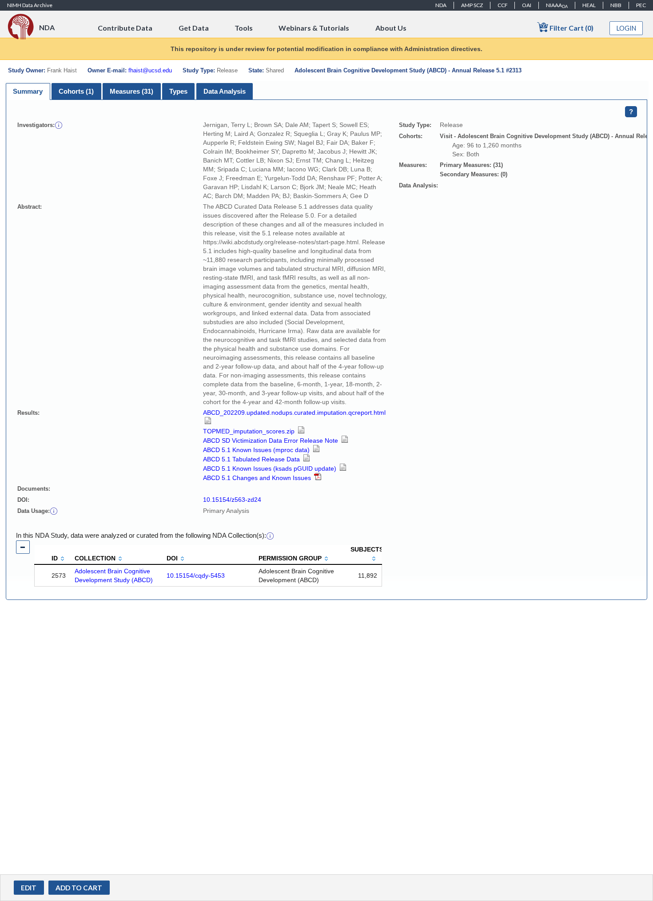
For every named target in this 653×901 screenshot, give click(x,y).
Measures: (413, 165)
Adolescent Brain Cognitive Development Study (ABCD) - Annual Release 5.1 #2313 (408, 70)
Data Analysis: (418, 185)
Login (626, 28)
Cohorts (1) (76, 91)
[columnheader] (52, 554)
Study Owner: (26, 70)
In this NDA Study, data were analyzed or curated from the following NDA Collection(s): (141, 535)
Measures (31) (131, 91)
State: (256, 70)
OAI (526, 5)
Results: (28, 412)
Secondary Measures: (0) (473, 174)
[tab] (28, 91)
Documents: (33, 488)
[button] (59, 124)
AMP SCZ (472, 5)
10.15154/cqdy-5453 (196, 575)
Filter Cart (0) (570, 28)
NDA (440, 5)
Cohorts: (410, 136)
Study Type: (199, 70)
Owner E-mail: (107, 70)
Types (178, 91)
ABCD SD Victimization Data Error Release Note (271, 440)
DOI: (23, 499)
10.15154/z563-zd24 (232, 499)
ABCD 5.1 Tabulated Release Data (252, 459)
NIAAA (557, 5)
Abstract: (29, 206)
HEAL (589, 5)
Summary (28, 91)
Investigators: (36, 125)
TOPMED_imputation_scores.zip (249, 431)
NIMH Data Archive (29, 5)
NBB (615, 5)
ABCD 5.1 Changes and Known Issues (258, 477)
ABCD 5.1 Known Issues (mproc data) (257, 449)
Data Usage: (33, 511)
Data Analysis (224, 91)
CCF (503, 5)
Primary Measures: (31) (471, 165)
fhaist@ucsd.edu (150, 70)
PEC (641, 5)
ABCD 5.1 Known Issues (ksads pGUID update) (270, 468)
